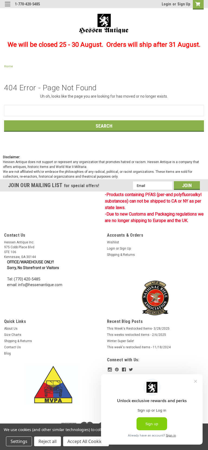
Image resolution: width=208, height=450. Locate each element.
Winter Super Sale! (120, 341)
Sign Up (183, 4)
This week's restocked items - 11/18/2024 (139, 347)
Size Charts (12, 335)
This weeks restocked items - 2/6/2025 (136, 335)
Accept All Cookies (86, 441)
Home (8, 66)
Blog (7, 353)
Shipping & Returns (121, 255)
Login (166, 4)
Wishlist (113, 242)
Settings (19, 441)
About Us (11, 328)
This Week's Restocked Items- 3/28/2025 (138, 328)
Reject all (47, 441)
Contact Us (12, 347)
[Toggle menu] (7, 7)
